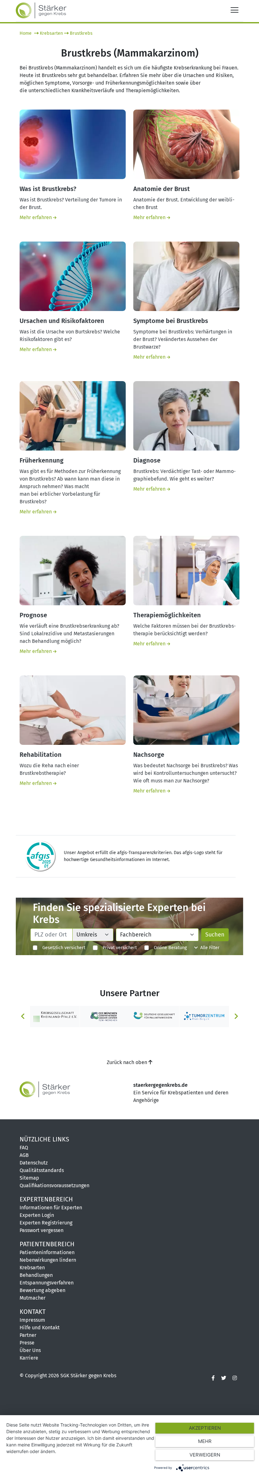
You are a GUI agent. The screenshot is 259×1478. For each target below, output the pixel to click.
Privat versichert (117, 947)
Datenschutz (34, 1163)
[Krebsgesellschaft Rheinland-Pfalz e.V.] (55, 1016)
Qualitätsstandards (42, 1170)
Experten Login (37, 1215)
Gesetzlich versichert (61, 947)
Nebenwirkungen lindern (48, 1260)
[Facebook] (213, 1378)
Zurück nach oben (127, 1062)
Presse (27, 1343)
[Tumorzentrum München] (105, 1016)
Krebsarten (51, 33)
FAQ (24, 1148)
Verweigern (205, 1455)
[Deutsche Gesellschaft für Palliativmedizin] (154, 1016)
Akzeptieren (205, 1428)
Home (26, 33)
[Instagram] (234, 1378)
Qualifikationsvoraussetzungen (54, 1185)
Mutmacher (32, 1298)
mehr (205, 1441)
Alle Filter (209, 947)
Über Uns (30, 1350)
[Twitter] (224, 1378)
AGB (24, 1155)
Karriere (29, 1358)
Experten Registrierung (46, 1223)
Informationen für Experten (51, 1208)
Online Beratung (168, 947)
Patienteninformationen (47, 1252)
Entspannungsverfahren (47, 1283)
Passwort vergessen (41, 1230)
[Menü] (234, 9)
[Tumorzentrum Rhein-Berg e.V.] (204, 1016)
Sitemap (29, 1178)
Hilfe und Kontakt (40, 1328)
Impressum (32, 1320)
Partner (28, 1335)
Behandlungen (36, 1275)
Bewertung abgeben (42, 1290)
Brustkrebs (81, 33)
